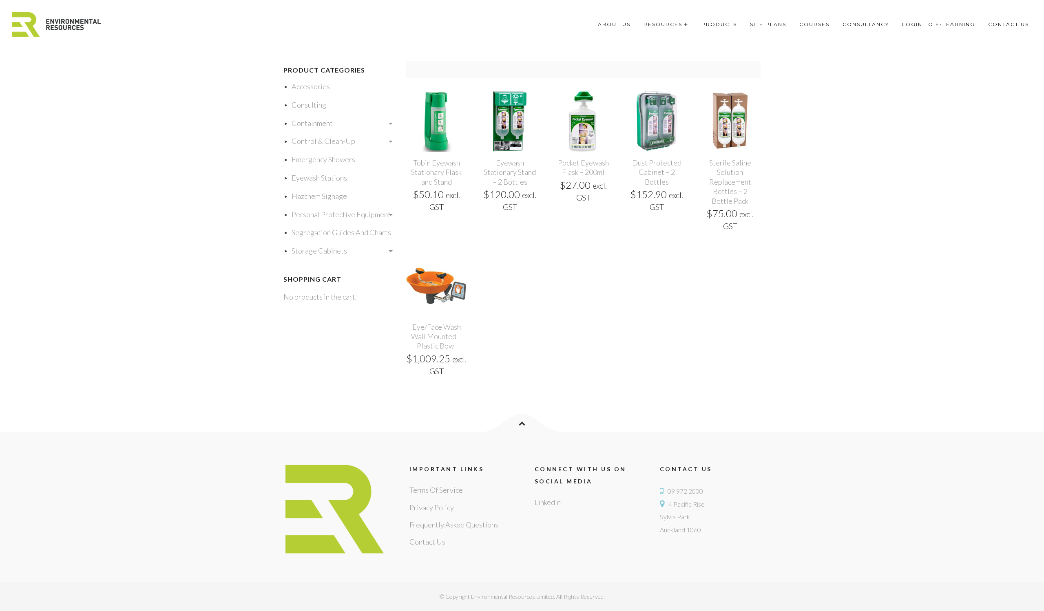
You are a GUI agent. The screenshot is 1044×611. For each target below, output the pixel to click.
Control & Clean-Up (323, 141)
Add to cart (436, 146)
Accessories (311, 86)
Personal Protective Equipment (341, 214)
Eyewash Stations (319, 177)
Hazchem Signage (319, 196)
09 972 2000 (685, 491)
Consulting (309, 104)
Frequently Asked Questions (453, 524)
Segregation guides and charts (341, 232)
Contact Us (427, 541)
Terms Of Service (436, 489)
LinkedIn (548, 502)
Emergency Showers (323, 159)
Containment (312, 123)
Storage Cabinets (319, 250)
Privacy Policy (431, 507)
